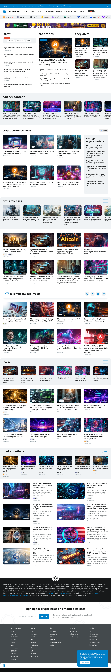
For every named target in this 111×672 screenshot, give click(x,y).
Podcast (13, 653)
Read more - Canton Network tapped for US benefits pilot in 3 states (15, 309)
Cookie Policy (74, 637)
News (25, 11)
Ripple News (24, 595)
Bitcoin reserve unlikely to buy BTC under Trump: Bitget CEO (41, 320)
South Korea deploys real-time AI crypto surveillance (41, 183)
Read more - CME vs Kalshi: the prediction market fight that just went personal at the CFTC (100, 42)
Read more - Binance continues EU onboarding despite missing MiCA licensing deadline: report (71, 556)
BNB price (45, 17)
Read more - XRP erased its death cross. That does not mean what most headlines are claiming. (82, 64)
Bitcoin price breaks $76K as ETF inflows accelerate (100, 467)
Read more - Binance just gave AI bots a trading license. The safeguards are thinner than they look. (96, 267)
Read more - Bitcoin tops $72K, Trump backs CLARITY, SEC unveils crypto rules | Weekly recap (82, 42)
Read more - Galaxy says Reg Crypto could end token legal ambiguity (96, 309)
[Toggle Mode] (107, 6)
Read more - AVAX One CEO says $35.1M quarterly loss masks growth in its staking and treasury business (96, 336)
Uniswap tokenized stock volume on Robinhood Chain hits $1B (69, 348)
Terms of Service (75, 631)
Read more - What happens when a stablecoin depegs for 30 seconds (100, 370)
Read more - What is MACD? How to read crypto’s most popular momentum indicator (69, 240)
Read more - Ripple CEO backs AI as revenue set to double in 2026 (16, 556)
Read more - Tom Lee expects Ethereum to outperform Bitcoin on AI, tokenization (15, 336)
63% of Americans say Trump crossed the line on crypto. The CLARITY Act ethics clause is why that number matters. (100, 73)
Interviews (14, 656)
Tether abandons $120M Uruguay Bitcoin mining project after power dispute (97, 530)
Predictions (68, 11)
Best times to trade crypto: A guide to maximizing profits (80, 378)
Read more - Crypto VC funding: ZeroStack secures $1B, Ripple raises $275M (69, 142)
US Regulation (49, 11)
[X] (87, 294)
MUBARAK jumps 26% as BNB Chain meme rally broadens (68, 183)
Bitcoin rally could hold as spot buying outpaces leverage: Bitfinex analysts (14, 407)
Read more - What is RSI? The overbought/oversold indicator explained (96, 240)
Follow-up (55, 6)
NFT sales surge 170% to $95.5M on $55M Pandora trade (42, 152)
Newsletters (40, 6)
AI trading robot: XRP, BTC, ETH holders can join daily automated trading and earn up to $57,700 (72, 115)
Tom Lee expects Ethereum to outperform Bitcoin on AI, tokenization (14, 348)
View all (96, 190)
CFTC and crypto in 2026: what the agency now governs (96, 147)
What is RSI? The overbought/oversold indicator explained (95, 252)
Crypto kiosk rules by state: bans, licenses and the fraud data (95, 176)
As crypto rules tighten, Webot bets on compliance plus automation (10, 219)
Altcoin (33, 648)
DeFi (32, 651)
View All (105, 201)
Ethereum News (13, 595)
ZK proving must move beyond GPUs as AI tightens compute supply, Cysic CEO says (41, 407)
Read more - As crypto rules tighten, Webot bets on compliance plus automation (11, 210)
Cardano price (82, 17)
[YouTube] (104, 294)
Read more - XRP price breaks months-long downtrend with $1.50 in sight (64, 460)
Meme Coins (19, 6)
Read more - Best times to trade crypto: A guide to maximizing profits (82, 370)
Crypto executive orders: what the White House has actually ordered (96, 168)
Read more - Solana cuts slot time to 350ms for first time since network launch (16, 491)
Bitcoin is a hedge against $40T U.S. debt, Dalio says (68, 320)
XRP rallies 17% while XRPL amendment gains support (13, 435)
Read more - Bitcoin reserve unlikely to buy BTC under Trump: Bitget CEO (42, 309)
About (34, 6)
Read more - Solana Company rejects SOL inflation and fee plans (96, 396)
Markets (59, 11)
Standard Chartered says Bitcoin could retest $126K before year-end (94, 436)
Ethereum (10, 254)
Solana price (56, 17)
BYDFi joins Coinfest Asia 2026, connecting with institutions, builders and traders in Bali (50, 220)
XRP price (34, 17)
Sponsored (34, 656)
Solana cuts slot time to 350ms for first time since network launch (42, 485)
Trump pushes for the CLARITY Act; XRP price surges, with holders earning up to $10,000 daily (31, 115)
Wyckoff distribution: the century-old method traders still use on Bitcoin (42, 252)
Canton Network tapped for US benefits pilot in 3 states (14, 320)
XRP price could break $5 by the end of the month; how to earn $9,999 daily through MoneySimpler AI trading (11, 115)
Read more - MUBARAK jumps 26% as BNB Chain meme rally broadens (69, 173)
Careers (52, 639)
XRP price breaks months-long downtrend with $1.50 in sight (64, 468)
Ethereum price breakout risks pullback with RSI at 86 (82, 468)
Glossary (69, 6)
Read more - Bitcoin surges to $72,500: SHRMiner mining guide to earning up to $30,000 (93, 106)
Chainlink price (95, 17)
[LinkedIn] (98, 294)
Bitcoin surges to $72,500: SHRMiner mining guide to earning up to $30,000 (92, 115)
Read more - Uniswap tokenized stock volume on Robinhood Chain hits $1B (69, 336)
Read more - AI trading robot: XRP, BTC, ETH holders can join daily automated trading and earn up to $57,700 (73, 106)
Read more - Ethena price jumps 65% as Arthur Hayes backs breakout (46, 460)
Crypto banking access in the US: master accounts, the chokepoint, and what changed (95, 154)
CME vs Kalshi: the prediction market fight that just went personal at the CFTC (100, 51)
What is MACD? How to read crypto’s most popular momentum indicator (67, 252)
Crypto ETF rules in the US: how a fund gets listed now (95, 162)
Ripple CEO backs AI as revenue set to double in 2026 (42, 551)
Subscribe (44, 616)
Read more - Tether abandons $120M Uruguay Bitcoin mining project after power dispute (71, 535)
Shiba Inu (34, 642)
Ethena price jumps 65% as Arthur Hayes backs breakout (46, 468)
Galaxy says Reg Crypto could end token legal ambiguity (95, 320)
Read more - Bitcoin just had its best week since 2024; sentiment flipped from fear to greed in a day (69, 396)
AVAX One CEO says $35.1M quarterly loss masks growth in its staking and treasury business (96, 349)
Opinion (40, 11)
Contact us (27, 6)
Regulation (34, 653)
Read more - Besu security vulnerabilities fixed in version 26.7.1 (69, 425)
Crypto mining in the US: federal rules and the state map (95, 183)
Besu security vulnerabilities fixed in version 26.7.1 (67, 435)
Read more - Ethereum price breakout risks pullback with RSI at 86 (82, 460)
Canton (5, 324)
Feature (33, 11)
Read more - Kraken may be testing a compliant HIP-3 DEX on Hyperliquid (42, 336)
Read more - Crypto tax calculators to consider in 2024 (64, 370)
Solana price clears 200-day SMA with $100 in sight (40, 435)
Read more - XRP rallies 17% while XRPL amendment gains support (15, 425)
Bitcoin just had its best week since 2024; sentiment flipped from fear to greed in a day (68, 407)
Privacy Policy (74, 634)
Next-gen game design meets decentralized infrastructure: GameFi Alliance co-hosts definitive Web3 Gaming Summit (72, 221)
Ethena (41, 472)
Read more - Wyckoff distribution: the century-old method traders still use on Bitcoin (42, 240)
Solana (32, 439)
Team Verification (55, 642)
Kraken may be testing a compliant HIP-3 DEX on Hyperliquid (39, 348)
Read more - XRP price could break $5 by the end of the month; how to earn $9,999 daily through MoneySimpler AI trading (11, 106)
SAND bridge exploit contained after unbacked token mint (14, 152)
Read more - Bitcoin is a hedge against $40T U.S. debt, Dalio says (69, 309)
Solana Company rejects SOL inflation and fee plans (95, 406)
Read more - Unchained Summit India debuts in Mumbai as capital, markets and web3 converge (93, 210)
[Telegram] (92, 294)
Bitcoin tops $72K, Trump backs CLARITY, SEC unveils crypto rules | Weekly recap (53, 62)
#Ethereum (20, 41)
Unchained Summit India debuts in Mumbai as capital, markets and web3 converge (92, 219)
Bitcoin (5, 254)
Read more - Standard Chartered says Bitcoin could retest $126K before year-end (96, 425)
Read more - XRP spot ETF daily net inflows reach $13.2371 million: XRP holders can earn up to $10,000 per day (52, 106)
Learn (82, 11)
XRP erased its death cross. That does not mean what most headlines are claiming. (82, 72)
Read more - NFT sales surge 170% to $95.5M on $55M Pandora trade (42, 142)
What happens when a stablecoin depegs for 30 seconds (100, 378)
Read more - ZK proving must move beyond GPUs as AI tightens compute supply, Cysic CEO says (42, 396)
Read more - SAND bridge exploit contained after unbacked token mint (15, 142)
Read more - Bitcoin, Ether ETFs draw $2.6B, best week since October (15, 240)
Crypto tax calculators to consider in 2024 (64, 378)
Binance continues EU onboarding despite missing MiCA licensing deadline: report (97, 552)
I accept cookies (85, 662)
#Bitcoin (11, 41)
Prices (76, 11)
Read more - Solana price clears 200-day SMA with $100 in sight (42, 425)
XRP (5, 439)
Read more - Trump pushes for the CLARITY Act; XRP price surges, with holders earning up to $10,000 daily (32, 106)
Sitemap (13, 659)
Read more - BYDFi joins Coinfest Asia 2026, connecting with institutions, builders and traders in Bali (52, 210)
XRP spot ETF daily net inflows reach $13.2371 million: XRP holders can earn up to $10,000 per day (52, 115)
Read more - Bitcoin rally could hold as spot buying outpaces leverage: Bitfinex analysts (15, 396)
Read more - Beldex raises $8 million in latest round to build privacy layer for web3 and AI (32, 210)
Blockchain (34, 645)
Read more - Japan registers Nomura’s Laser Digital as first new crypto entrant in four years (71, 512)
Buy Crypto (6, 6)
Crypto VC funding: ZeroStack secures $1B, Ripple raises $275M (68, 153)
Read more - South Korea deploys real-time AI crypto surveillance (42, 173)
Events (12, 6)
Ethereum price (22, 17)
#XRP (28, 41)
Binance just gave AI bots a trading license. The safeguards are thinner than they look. (96, 279)
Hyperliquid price (69, 17)
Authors (52, 645)
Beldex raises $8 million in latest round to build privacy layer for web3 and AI (31, 219)
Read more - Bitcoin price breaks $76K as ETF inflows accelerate (100, 460)
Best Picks (63, 6)
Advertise (48, 6)
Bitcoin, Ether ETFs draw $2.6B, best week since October (14, 251)
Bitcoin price (8, 17)
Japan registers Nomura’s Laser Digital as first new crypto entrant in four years (97, 507)
